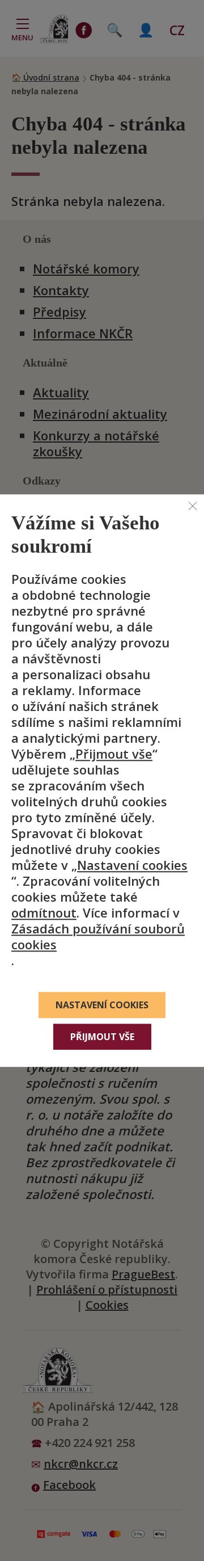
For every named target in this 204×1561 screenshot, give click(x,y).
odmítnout (43, 912)
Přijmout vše (113, 753)
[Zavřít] (192, 505)
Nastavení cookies (132, 865)
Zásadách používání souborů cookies (98, 936)
